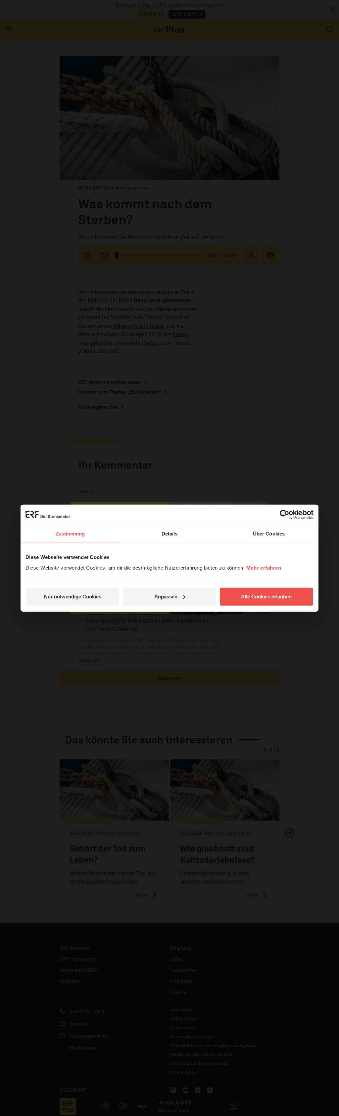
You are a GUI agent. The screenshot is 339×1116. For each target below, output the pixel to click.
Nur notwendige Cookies (72, 596)
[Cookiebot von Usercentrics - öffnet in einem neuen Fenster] (285, 515)
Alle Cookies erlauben (266, 596)
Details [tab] (170, 533)
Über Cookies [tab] (269, 533)
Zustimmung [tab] (70, 533)
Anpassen (165, 596)
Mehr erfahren (263, 567)
